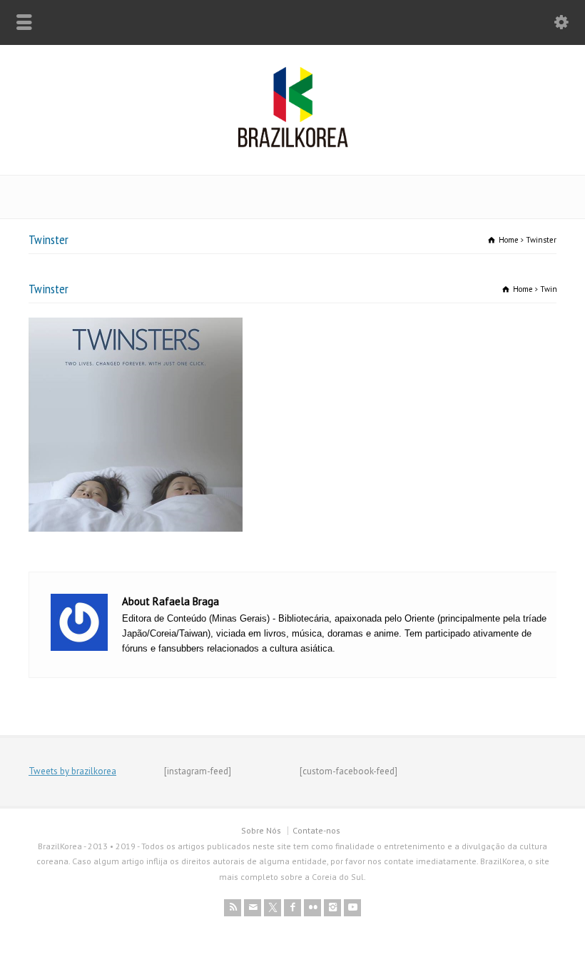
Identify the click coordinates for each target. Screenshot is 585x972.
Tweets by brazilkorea (72, 771)
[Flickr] (312, 907)
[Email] (252, 907)
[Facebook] (292, 907)
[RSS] (232, 907)
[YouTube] (352, 907)
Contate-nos (316, 830)
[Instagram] (332, 907)
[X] (272, 907)
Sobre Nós (261, 830)
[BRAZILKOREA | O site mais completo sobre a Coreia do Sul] (292, 144)
